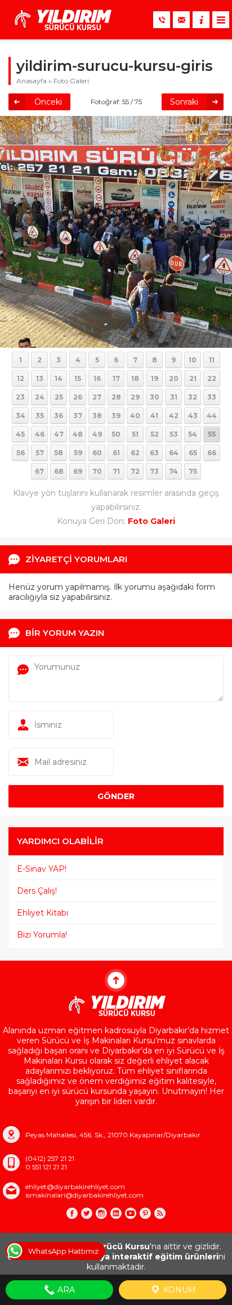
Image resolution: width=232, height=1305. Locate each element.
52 (154, 434)
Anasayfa (31, 81)
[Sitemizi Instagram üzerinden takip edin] (101, 1213)
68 (59, 471)
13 (39, 378)
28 (116, 397)
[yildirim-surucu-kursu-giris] (116, 343)
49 (97, 434)
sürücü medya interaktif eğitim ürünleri (133, 1257)
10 (193, 360)
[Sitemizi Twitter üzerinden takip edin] (86, 1213)
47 (59, 434)
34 (20, 415)
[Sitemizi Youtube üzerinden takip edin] (130, 1213)
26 (77, 397)
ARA (65, 1290)
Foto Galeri (71, 81)
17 (116, 378)
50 (116, 434)
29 (135, 397)
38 (97, 415)
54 (192, 434)
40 (135, 415)
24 (39, 397)
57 (39, 453)
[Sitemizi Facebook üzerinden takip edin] (72, 1213)
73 (154, 471)
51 (135, 434)
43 (193, 415)
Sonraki (184, 102)
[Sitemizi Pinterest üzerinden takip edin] (145, 1213)
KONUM (178, 1290)
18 (135, 378)
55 (212, 434)
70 (97, 471)
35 (39, 415)
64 (174, 453)
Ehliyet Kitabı (42, 913)
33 (211, 397)
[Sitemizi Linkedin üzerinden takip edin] (116, 1213)
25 (59, 397)
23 (20, 397)
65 (193, 453)
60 (97, 453)
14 (59, 378)
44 (212, 415)
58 (58, 453)
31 (173, 397)
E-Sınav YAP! (41, 869)
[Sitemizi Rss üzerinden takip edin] (160, 1213)
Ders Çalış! (37, 891)
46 (39, 434)
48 (78, 434)
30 (154, 397)
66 (211, 453)
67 (39, 471)
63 (154, 453)
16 (97, 378)
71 (116, 471)
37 (77, 415)
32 (192, 397)
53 (173, 434)
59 (78, 453)
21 (193, 378)
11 (212, 360)
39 (116, 415)
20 (174, 378)
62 (135, 453)
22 (211, 378)
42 (174, 415)
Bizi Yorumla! (42, 935)
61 (116, 453)
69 (77, 471)
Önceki (48, 102)
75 (193, 471)
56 (20, 453)
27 (96, 397)
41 (154, 415)
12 (20, 378)
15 (77, 378)
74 (173, 471)
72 (135, 471)
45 (20, 434)
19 (154, 378)
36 (58, 415)
